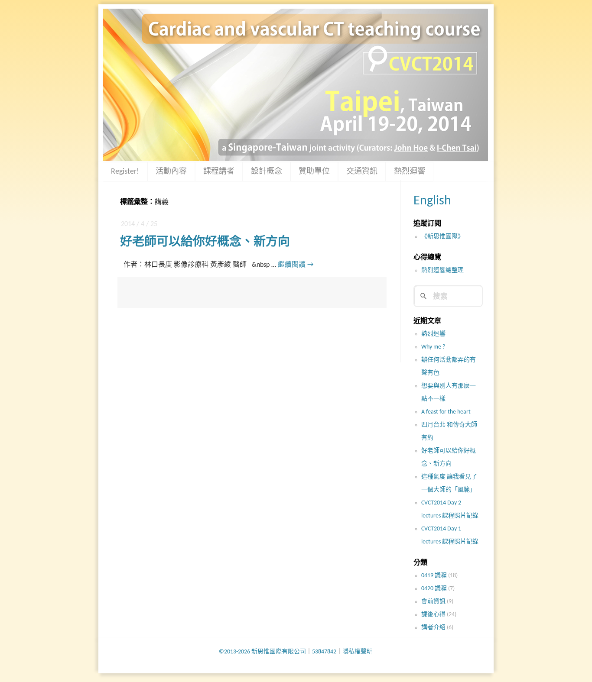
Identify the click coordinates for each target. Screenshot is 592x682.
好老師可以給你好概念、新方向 (205, 242)
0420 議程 (434, 588)
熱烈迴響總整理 (442, 270)
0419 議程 (434, 575)
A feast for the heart (446, 412)
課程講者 (218, 172)
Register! (125, 172)
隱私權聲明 (357, 652)
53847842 (324, 652)
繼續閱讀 (295, 265)
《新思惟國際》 (442, 236)
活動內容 (171, 172)
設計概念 (266, 172)
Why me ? (433, 347)
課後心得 (433, 614)
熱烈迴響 (409, 172)
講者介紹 (433, 627)
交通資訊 (361, 172)
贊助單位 (314, 172)
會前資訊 (433, 601)
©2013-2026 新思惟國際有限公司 (262, 652)
